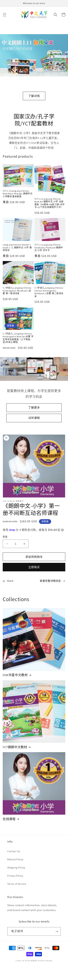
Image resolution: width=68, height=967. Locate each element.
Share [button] (10, 580)
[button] (5, 15)
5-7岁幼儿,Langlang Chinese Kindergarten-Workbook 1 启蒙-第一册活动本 (17, 290)
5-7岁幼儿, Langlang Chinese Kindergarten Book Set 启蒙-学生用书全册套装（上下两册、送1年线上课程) (18, 337)
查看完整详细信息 (50, 580)
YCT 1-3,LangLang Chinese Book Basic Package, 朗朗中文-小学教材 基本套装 (18, 193)
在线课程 (9, 819)
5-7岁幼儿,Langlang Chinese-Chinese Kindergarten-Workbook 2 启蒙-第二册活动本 (49, 292)
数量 (5, 536)
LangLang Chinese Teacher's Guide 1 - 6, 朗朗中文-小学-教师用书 (17, 247)
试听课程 (34, 418)
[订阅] (57, 931)
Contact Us (13, 851)
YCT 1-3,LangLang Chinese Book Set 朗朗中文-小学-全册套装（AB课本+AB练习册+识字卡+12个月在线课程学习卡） (49, 203)
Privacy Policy (15, 875)
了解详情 (34, 96)
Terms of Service (16, 883)
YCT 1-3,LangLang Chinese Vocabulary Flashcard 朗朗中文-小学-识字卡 (48, 247)
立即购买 (34, 567)
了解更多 (34, 407)
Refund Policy (15, 859)
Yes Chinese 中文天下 (29, 961)
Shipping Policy (16, 867)
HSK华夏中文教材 (15, 675)
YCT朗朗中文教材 (15, 747)
